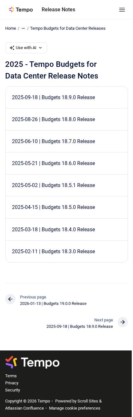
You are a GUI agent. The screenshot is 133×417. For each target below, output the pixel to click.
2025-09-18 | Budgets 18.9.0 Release (53, 97)
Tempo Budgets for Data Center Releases (68, 28)
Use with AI (26, 47)
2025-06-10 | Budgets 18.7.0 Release (53, 141)
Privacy (11, 383)
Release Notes (58, 9)
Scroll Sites (87, 401)
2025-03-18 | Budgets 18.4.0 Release (53, 229)
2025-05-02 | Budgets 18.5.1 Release (53, 185)
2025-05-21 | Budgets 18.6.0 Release (53, 163)
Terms (11, 375)
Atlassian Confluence (24, 408)
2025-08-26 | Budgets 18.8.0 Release (53, 119)
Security (12, 390)
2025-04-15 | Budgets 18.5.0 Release (53, 207)
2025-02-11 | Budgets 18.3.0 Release (53, 251)
